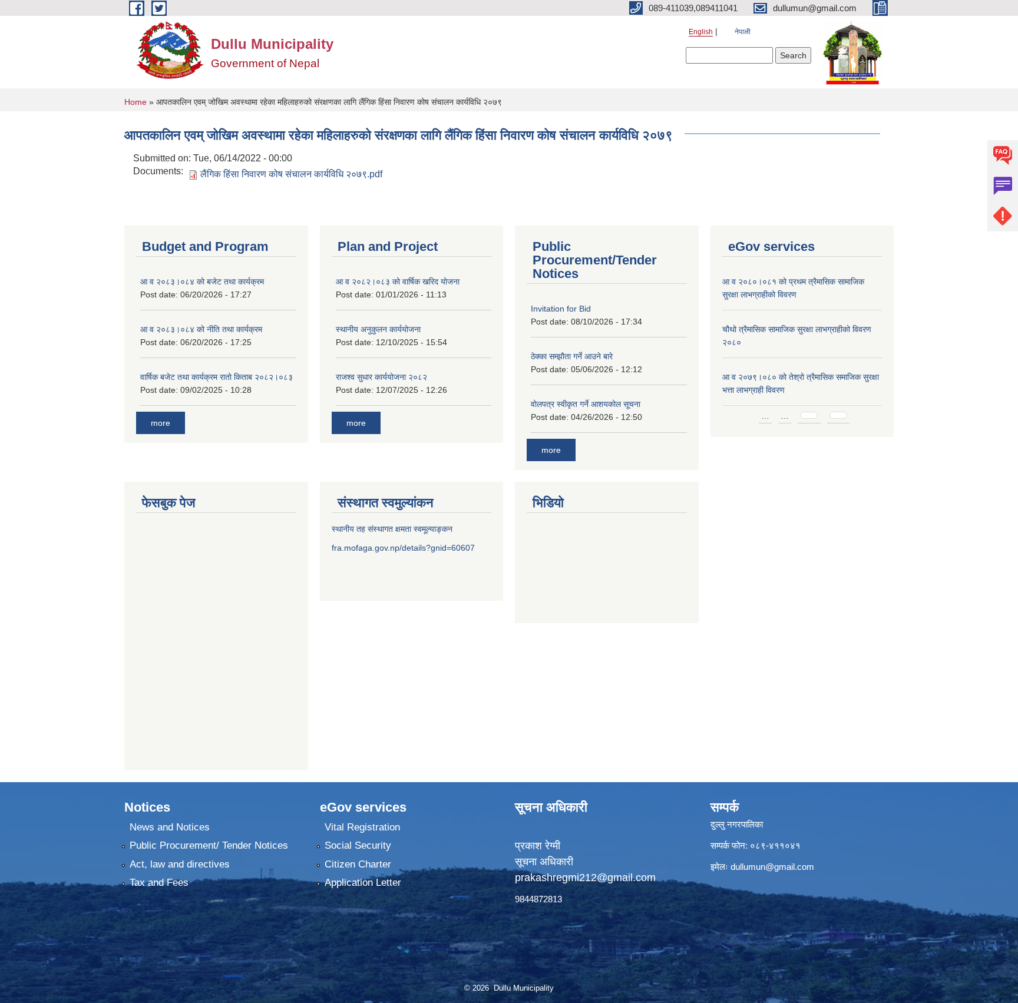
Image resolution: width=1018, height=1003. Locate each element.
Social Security (358, 845)
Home (135, 102)
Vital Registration (362, 827)
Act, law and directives (180, 864)
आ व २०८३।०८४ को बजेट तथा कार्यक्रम (202, 281)
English (701, 32)
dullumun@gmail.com (772, 867)
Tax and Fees (159, 882)
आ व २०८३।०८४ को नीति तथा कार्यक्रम (201, 329)
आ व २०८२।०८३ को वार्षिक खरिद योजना (398, 281)
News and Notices (170, 827)
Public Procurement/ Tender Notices (209, 845)
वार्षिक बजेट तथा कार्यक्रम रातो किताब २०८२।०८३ (216, 377)
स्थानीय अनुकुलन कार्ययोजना (378, 329)
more (160, 423)
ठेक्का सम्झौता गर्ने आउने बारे (572, 356)
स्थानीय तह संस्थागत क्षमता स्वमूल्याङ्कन (392, 529)
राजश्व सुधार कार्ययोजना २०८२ (381, 377)
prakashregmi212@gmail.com (585, 877)
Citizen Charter (358, 864)
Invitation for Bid (561, 308)
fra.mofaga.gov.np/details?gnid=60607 (403, 547)
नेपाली (743, 32)
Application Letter (363, 882)
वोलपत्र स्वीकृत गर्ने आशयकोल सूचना (585, 404)
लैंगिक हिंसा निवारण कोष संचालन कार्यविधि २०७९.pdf (291, 174)
